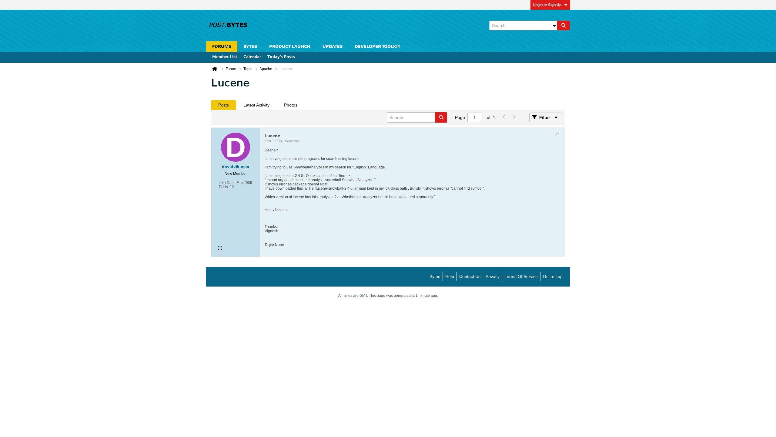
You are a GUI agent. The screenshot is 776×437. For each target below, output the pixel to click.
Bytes (435, 276)
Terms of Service (521, 276)
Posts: (224, 187)
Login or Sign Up (547, 5)
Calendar (252, 57)
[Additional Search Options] (554, 25)
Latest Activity (256, 105)
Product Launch (289, 46)
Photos (290, 105)
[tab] (223, 105)
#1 (558, 135)
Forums (221, 46)
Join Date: (227, 183)
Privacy (493, 276)
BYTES (250, 46)
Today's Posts (281, 57)
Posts (223, 105)
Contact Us (469, 276)
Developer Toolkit (377, 46)
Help (449, 276)
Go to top (553, 276)
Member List (224, 57)
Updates (333, 46)
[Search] (563, 25)
